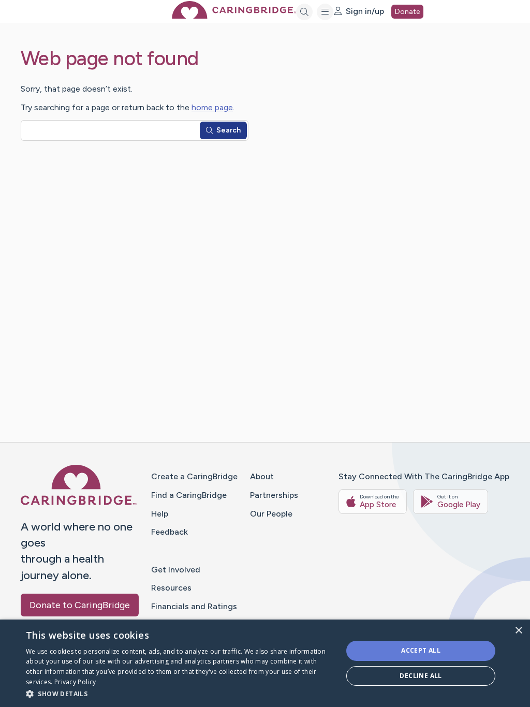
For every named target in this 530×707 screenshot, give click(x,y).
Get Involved (175, 570)
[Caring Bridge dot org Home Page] (234, 16)
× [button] (518, 631)
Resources (171, 588)
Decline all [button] (420, 675)
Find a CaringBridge (189, 495)
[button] (179, 693)
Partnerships (274, 495)
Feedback (169, 532)
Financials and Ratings (194, 606)
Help (159, 514)
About (262, 476)
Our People (271, 514)
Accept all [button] (420, 650)
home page (212, 107)
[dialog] (265, 663)
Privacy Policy (75, 681)
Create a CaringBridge (194, 476)
